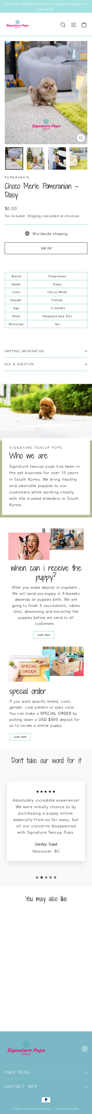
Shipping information (24, 351)
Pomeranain (17, 177)
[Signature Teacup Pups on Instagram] (84, 1048)
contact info (21, 1086)
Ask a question (19, 364)
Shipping (34, 215)
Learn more (43, 635)
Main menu (17, 1072)
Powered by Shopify (67, 1108)
